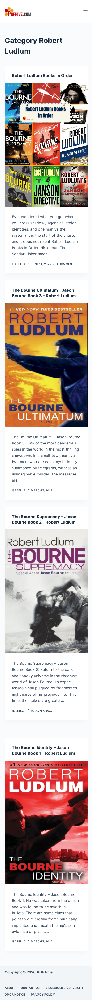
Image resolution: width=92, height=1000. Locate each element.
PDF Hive (45, 972)
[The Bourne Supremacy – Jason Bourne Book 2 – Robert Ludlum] (46, 591)
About (10, 988)
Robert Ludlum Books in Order (42, 75)
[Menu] (85, 12)
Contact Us (30, 988)
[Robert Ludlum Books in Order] (46, 145)
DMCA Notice (15, 994)
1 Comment (65, 264)
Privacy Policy (43, 994)
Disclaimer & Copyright (64, 988)
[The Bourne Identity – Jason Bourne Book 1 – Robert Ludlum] (46, 822)
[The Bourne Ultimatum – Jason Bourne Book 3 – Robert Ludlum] (46, 365)
